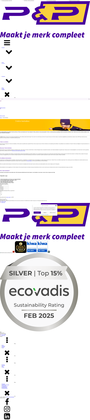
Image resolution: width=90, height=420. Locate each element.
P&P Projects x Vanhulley (7, 90)
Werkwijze (5, 76)
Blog (2, 366)
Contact (3, 88)
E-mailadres (2, 188)
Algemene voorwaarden (5, 384)
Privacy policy (4, 385)
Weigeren (45, 212)
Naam (1, 185)
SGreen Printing (29, 160)
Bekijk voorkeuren (53, 212)
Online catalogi (6, 80)
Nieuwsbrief (5, 79)
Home (1, 117)
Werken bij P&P (6, 77)
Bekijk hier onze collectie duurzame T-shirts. (18, 150)
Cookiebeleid (42, 214)
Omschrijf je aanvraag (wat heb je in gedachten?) (7, 190)
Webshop (5, 65)
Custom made (6, 64)
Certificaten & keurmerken (8, 78)
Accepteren (37, 212)
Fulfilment (5, 66)
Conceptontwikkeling (7, 63)
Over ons (3, 63)
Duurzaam (3, 365)
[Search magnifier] (89, 99)
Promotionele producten (7, 62)
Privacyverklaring (46, 214)
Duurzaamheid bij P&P (7, 89)
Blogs (3, 87)
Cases (3, 347)
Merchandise (6, 61)
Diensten (3, 47)
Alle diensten (6, 60)
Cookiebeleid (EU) (5, 386)
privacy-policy (8, 197)
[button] (55, 205)
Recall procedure (4, 387)
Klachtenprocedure (5, 388)
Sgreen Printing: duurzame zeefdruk (9, 91)
